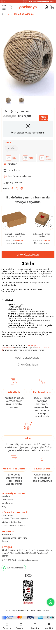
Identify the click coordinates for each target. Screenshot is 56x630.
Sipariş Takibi (8, 500)
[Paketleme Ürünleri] (8, 14)
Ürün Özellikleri (28, 254)
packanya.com (21, 610)
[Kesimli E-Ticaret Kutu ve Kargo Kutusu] (14, 218)
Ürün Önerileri (28, 364)
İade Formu (7, 503)
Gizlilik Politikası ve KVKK (13, 525)
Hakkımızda (7, 534)
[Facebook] (25, 575)
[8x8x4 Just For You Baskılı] (41, 218)
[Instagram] (30, 575)
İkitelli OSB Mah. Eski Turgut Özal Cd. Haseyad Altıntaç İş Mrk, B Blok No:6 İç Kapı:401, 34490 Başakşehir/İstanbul (27, 553)
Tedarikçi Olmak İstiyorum (14, 538)
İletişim (5, 541)
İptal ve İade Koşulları (11, 522)
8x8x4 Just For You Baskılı (42, 235)
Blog (4, 506)
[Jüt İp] (11, 14)
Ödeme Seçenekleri (28, 357)
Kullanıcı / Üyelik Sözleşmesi (15, 519)
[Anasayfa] (5, 14)
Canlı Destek (8, 515)
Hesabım (6, 496)
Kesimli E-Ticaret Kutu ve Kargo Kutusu (14, 235)
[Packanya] (28, 592)
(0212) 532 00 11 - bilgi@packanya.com (20, 560)
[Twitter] (27, 575)
